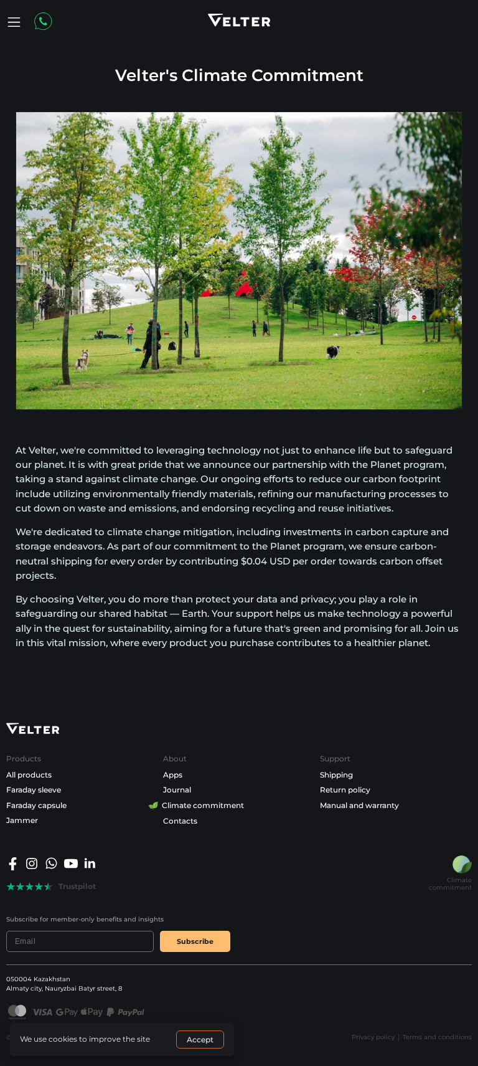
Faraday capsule (36, 805)
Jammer (22, 820)
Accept (200, 1039)
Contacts (180, 821)
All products (29, 774)
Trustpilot (77, 886)
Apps (172, 774)
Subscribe (195, 941)
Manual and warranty (359, 805)
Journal (177, 789)
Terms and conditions (437, 1037)
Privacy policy (373, 1037)
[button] (14, 22)
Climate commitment (203, 805)
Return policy (345, 789)
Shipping (336, 774)
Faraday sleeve (33, 789)
